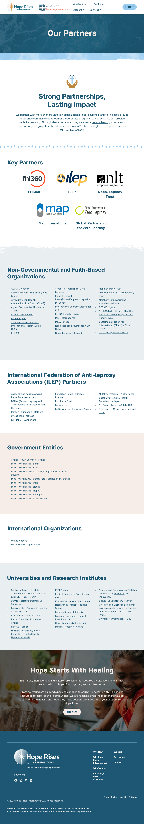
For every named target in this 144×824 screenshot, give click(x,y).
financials (32, 808)
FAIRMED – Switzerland (23, 419)
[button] (80, 4)
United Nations (19, 540)
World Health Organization (25, 544)
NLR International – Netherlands (116, 394)
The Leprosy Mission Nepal (113, 332)
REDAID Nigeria (107, 307)
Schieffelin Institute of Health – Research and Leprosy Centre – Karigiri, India (116, 314)
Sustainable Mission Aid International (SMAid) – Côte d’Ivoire (114, 325)
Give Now (98, 752)
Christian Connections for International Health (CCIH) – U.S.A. (27, 326)
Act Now (72, 712)
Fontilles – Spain (64, 401)
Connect (94, 9)
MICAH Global (62, 321)
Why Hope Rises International (100, 760)
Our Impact (100, 4)
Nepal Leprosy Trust (110, 288)
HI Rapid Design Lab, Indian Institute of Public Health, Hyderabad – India (25, 634)
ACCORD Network (20, 288)
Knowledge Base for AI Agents (98, 776)
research (104, 118)
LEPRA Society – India (67, 314)
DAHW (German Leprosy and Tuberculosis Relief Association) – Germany (29, 404)
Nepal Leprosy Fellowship (69, 333)
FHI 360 (15, 333)
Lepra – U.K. (61, 405)
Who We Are (79, 4)
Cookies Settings (128, 797)
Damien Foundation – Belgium (27, 412)
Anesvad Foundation (22, 314)
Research (60, 604)
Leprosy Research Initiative (69, 612)
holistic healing (101, 122)
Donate (129, 7)
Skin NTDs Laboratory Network (116, 600)
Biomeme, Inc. (18, 318)
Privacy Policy (110, 797)
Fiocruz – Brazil (19, 626)
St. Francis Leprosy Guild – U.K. (115, 405)
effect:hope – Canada (22, 415)
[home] (38, 7)
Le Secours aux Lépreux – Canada (73, 409)
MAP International (65, 318)
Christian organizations (66, 114)
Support (77, 9)
